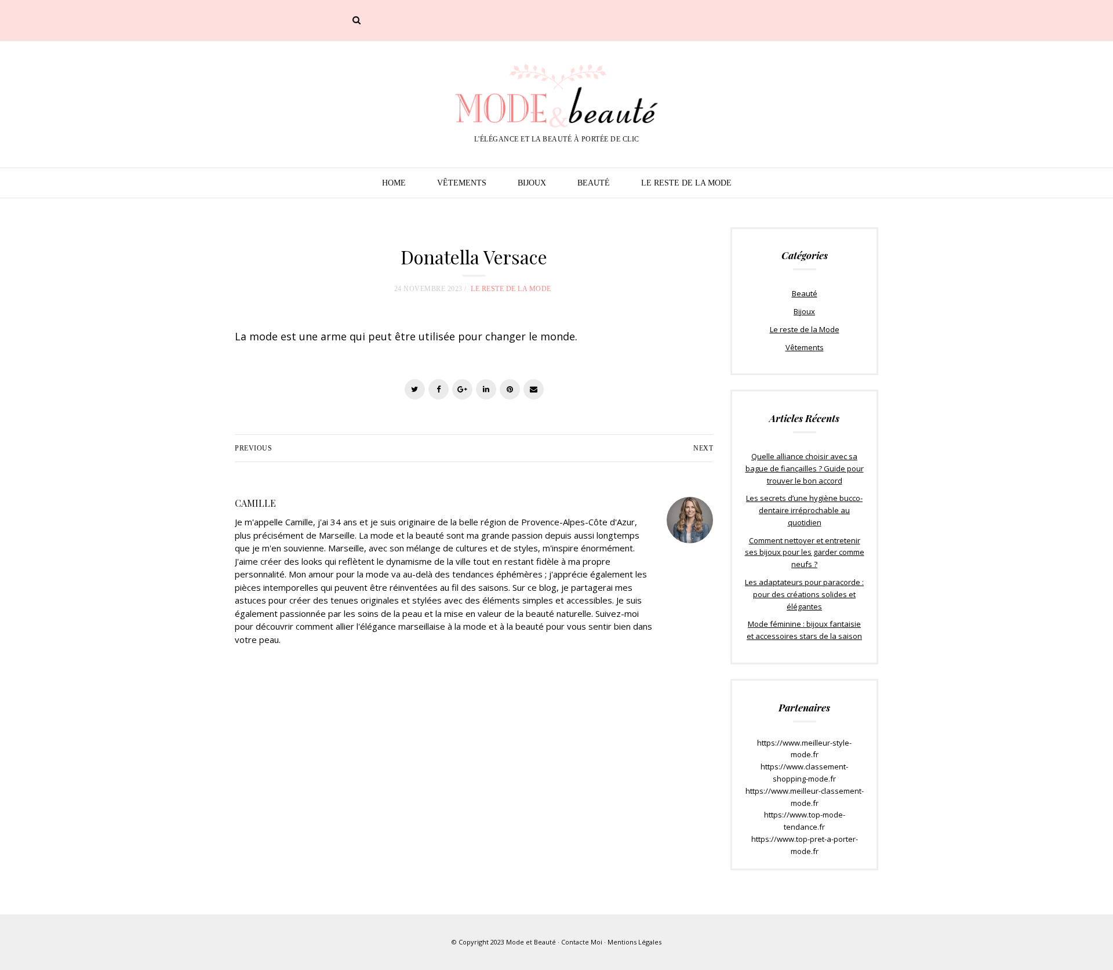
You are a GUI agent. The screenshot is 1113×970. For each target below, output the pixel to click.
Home (394, 183)
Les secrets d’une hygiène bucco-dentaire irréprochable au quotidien (804, 510)
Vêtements (461, 183)
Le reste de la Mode (686, 183)
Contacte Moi (581, 942)
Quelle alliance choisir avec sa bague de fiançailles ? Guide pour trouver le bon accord (804, 468)
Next (703, 448)
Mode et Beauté (531, 942)
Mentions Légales (634, 942)
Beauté (593, 183)
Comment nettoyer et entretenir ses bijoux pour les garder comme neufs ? (804, 552)
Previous (253, 448)
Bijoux (532, 183)
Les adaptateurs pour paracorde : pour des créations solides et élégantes (804, 594)
